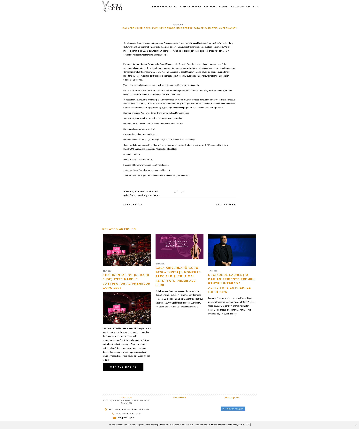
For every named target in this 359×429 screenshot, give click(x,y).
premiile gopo (144, 195)
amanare (128, 191)
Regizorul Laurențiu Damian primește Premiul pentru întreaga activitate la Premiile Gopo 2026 (232, 283)
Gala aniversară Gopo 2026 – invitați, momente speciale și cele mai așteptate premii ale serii (178, 276)
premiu (156, 195)
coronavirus (152, 191)
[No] (355, 425)
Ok (248, 425)
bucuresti (139, 191)
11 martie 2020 (179, 24)
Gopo (132, 195)
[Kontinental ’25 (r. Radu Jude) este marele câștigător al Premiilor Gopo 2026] (127, 250)
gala (125, 195)
